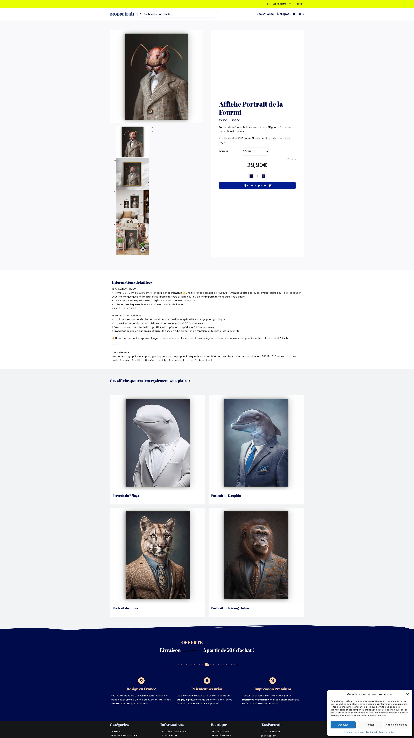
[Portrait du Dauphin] (256, 442)
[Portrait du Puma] (157, 555)
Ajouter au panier (255, 185)
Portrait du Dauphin (226, 495)
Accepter (343, 724)
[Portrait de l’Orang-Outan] (256, 555)
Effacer (292, 159)
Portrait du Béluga (126, 495)
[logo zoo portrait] (122, 13)
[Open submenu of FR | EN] (303, 4)
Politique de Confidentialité (380, 732)
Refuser (370, 724)
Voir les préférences (396, 724)
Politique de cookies (354, 732)
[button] (407, 694)
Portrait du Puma (125, 608)
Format (223, 151)
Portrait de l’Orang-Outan (230, 608)
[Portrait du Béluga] (157, 442)
